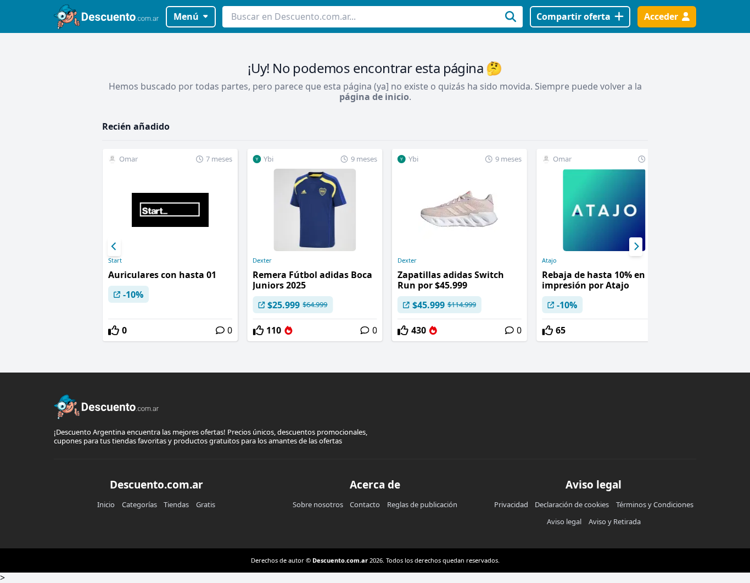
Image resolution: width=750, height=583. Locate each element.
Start (115, 260)
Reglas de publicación (422, 504)
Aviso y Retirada (615, 521)
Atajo (549, 260)
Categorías (139, 504)
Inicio (106, 504)
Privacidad (511, 504)
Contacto (365, 504)
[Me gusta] (113, 330)
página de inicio (374, 97)
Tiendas (176, 504)
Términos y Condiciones (654, 504)
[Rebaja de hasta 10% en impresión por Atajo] (603, 245)
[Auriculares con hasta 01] (170, 245)
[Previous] (114, 246)
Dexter (262, 260)
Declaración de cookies (572, 504)
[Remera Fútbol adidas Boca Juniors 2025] (314, 245)
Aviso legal (564, 521)
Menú (186, 16)
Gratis (205, 504)
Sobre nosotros (318, 504)
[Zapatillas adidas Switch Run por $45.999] (459, 245)
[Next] (635, 246)
